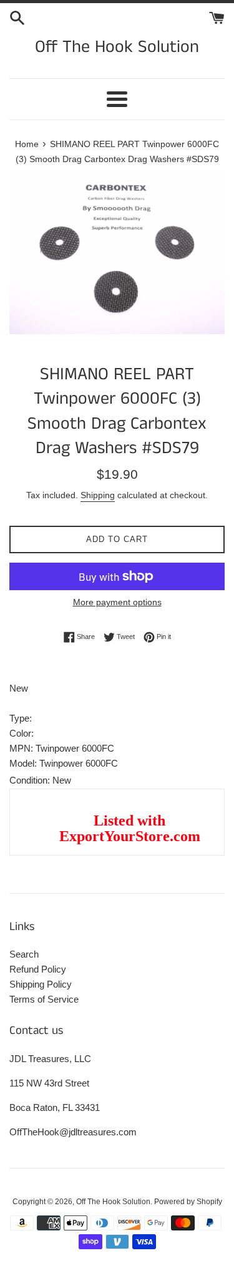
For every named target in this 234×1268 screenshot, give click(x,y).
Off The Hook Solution (117, 47)
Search (24, 954)
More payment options (117, 602)
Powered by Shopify (188, 1201)
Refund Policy (37, 969)
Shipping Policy (40, 984)
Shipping (97, 495)
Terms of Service (44, 999)
